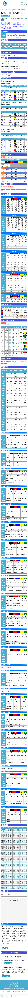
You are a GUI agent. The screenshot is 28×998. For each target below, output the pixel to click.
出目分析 (16, 982)
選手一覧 (8, 9)
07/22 (2, 332)
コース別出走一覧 (6, 26)
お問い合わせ (16, 986)
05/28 (2, 339)
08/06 (2, 329)
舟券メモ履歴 (15, 26)
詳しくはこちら (8, 963)
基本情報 (3, 23)
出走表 (12, 980)
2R (4, 94)
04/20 (2, 346)
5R (4, 144)
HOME (2, 9)
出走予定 (9, 23)
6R (4, 142)
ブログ (11, 985)
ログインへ (4, 363)
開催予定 (16, 983)
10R (4, 98)
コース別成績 (12, 24)
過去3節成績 (15, 23)
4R (4, 99)
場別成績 (21, 26)
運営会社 (3, 991)
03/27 (2, 349)
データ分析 (12, 982)
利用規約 (8, 991)
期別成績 (3, 28)
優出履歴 (9, 28)
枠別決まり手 (4, 24)
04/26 (2, 342)
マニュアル (11, 986)
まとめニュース (16, 984)
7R (4, 96)
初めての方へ (5, 943)
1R (4, 92)
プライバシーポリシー (16, 991)
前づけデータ (20, 24)
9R (4, 117)
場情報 (11, 984)
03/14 (2, 352)
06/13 (2, 336)
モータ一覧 (12, 983)
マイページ (16, 985)
